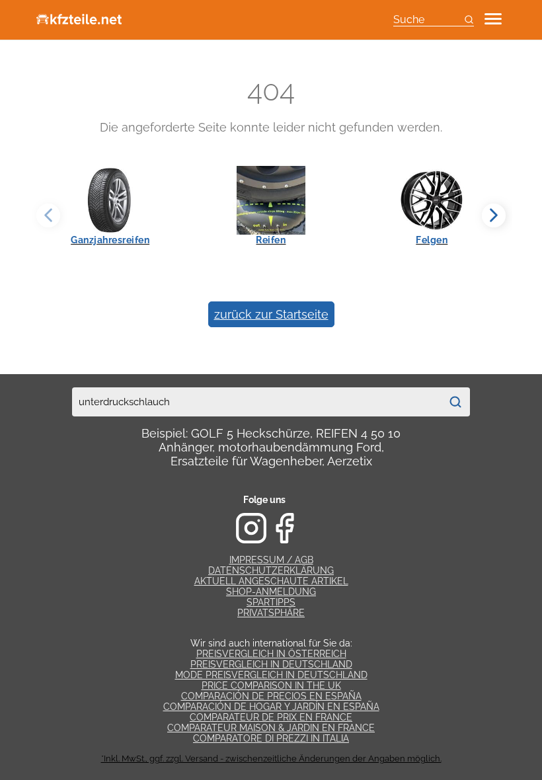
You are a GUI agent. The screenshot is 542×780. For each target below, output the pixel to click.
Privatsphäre (271, 612)
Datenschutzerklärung (271, 570)
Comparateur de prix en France (271, 717)
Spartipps (271, 602)
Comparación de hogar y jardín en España (271, 706)
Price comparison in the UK (271, 685)
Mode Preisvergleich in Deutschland (271, 675)
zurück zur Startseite (271, 314)
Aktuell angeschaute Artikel (271, 581)
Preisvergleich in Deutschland (271, 664)
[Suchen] (455, 401)
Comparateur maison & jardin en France (271, 727)
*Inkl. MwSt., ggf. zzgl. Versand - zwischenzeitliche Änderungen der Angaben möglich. (271, 758)
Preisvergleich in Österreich (271, 653)
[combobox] (256, 401)
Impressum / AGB (271, 560)
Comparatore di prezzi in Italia (271, 738)
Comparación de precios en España (271, 696)
